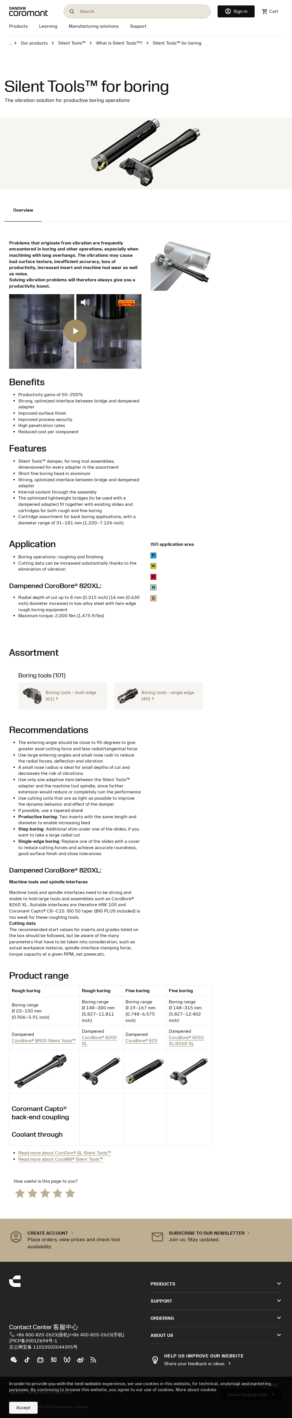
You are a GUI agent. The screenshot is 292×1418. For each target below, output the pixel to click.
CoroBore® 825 (141, 1041)
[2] (32, 1192)
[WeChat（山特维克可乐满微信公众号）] (16, 1362)
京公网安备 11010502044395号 (43, 1347)
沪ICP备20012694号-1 (33, 1341)
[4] (57, 1192)
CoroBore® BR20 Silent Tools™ (44, 1041)
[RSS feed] (95, 1362)
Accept (23, 1408)
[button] (62, 696)
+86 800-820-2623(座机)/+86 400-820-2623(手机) (66, 1335)
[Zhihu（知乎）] (56, 1362)
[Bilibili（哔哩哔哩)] (42, 1362)
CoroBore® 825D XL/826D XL (186, 1041)
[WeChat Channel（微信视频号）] (69, 1362)
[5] (70, 1192)
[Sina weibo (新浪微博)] (82, 1362)
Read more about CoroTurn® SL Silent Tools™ (64, 1153)
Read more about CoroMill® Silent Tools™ (60, 1159)
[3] (45, 1192)
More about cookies (196, 1390)
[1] (20, 1192)
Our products (34, 43)
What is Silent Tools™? (119, 43)
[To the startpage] (33, 11)
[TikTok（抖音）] (29, 1362)
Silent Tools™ (72, 43)
